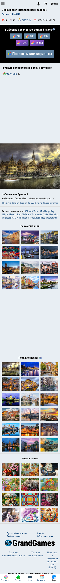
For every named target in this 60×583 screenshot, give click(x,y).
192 (46, 36)
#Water (35, 211)
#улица (23, 203)
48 (18, 36)
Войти (54, 3)
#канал (38, 203)
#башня (47, 203)
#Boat (11, 214)
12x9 (24, 43)
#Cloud (28, 211)
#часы (54, 203)
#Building (44, 211)
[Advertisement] (30, 112)
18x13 (39, 43)
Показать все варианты (32, 53)
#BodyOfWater (22, 214)
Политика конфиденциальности (13, 554)
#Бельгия (6, 203)
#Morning (53, 214)
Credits (40, 533)
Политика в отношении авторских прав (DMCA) (52, 560)
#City (15, 217)
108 (32, 36)
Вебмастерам (13, 536)
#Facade (23, 217)
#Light (5, 214)
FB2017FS (26, 20)
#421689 (12, 74)
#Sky (51, 211)
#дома (31, 203)
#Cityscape (7, 217)
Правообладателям (17, 533)
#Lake (45, 214)
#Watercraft (36, 214)
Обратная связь (45, 536)
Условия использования (35, 554)
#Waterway (51, 217)
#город (15, 203)
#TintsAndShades (36, 217)
